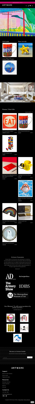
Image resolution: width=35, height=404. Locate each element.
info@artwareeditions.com (7, 394)
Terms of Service (27, 399)
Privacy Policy (20, 399)
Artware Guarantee (5, 383)
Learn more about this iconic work (17, 92)
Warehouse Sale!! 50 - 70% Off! (17, 2)
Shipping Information (6, 377)
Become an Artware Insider (17, 351)
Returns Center (5, 375)
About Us (4, 385)
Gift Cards (4, 387)
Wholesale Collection (6, 382)
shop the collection (28, 112)
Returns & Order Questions (7, 373)
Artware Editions (15, 399)
